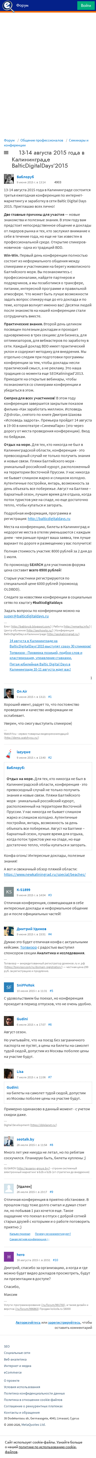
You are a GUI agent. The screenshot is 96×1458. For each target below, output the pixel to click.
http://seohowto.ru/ (39, 630)
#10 (55, 1260)
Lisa (20, 1071)
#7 (50, 1077)
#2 (50, 757)
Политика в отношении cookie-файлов (33, 1399)
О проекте (11, 1380)
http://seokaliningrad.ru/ (63, 634)
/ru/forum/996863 (27, 1309)
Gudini (22, 1018)
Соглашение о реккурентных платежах (33, 1406)
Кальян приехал (20, 1234)
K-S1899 (23, 889)
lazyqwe (24, 751)
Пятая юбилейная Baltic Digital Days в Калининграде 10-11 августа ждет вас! (40, 667)
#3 (50, 895)
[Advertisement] (48, 25)
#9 (51, 1192)
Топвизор (28, 947)
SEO (7, 1346)
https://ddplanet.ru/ (43, 1125)
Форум (9, 140)
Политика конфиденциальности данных (34, 1393)
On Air (22, 691)
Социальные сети (17, 1352)
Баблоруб (25, 176)
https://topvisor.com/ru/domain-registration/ (33, 967)
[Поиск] (72, 6)
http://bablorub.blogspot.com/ (31, 626)
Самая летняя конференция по (30, 1239)
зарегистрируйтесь (64, 1322)
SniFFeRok (25, 985)
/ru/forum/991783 (53, 1305)
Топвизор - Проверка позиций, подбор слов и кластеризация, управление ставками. (46, 655)
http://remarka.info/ (77, 626)
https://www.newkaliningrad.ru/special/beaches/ (45, 874)
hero (21, 1254)
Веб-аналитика (15, 1359)
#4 (50, 934)
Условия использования (22, 1387)
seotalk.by (25, 1139)
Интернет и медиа (17, 1366)
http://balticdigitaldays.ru (49, 518)
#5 (51, 990)
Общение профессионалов (41, 140)
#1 (50, 696)
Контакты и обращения (22, 1412)
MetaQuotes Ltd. (33, 1424)
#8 (51, 1145)
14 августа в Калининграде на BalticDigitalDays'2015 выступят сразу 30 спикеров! (50, 643)
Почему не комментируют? (53, 1234)
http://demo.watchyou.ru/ (21, 737)
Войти (86, 5)
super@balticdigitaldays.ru (26, 615)
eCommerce (13, 1372)
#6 (50, 1024)
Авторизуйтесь (28, 1322)
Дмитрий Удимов (31, 928)
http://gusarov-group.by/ (33, 1168)
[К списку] (14, 154)
